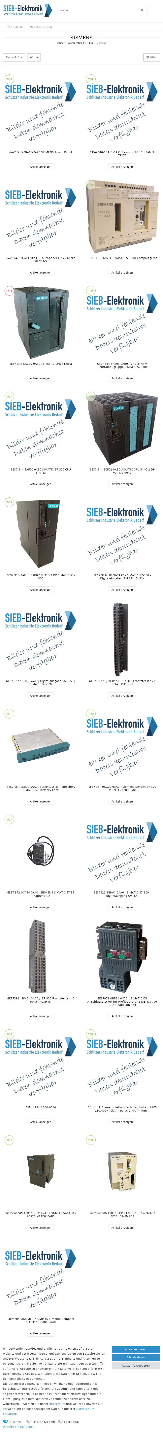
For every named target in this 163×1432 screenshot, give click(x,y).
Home (60, 42)
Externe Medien (43, 1422)
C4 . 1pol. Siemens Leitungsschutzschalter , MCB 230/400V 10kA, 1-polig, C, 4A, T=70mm (122, 1109)
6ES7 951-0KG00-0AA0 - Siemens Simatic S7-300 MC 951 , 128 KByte (122, 788)
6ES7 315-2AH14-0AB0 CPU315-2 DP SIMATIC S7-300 (41, 577)
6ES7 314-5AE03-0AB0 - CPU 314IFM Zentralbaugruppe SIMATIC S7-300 (122, 365)
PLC (91, 42)
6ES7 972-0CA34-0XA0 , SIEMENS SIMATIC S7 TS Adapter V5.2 (40, 894)
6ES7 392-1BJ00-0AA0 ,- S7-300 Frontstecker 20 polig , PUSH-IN (122, 682)
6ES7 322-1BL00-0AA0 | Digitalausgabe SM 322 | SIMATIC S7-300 (40, 682)
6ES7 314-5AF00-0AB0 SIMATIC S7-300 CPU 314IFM (41, 471)
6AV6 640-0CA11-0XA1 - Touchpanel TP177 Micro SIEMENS (40, 259)
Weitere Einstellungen (19, 1427)
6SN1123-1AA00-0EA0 (41, 1107)
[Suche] (142, 10)
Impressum (57, 1404)
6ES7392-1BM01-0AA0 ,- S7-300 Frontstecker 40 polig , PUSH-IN (40, 1000)
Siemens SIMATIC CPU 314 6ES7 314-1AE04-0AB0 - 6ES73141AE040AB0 (40, 1215)
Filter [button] (153, 57)
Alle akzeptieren (136, 1349)
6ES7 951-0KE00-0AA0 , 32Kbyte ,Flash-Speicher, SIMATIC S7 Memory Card (41, 788)
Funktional (71, 1422)
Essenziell (16, 1422)
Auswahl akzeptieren (136, 1365)
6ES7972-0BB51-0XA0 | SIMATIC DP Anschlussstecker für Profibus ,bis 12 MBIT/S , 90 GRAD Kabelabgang (122, 1001)
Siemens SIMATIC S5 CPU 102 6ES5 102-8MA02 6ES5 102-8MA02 (122, 1215)
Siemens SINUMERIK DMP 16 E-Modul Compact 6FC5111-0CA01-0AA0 (41, 1320)
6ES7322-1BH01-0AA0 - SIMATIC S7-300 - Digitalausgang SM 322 (122, 894)
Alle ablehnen (136, 1357)
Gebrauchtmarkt (76, 42)
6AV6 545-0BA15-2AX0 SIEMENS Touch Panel (40, 152)
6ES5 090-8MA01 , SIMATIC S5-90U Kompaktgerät (122, 258)
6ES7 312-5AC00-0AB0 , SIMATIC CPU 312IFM (41, 363)
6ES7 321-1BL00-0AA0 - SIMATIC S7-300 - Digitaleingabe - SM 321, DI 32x (122, 577)
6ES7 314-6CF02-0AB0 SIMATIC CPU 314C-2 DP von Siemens (122, 471)
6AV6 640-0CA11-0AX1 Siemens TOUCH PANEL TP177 (122, 154)
